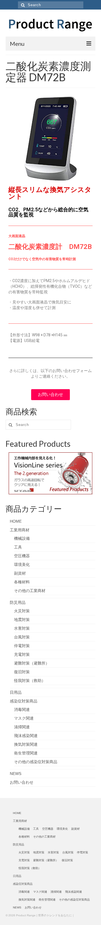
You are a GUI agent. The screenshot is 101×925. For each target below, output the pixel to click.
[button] (50, 394)
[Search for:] (50, 4)
